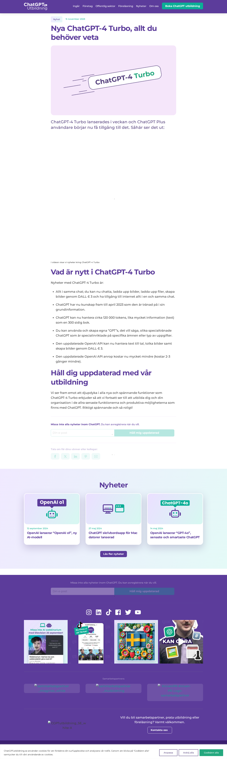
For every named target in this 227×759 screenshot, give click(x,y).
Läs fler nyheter (113, 553)
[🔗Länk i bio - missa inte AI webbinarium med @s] (46, 642)
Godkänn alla (211, 752)
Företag (88, 6)
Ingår (76, 6)
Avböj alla (188, 752)
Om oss (154, 6)
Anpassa (168, 752)
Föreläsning (125, 6)
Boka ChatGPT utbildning (182, 6)
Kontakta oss (159, 730)
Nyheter (141, 6)
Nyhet (56, 19)
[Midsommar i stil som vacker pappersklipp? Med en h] (136, 642)
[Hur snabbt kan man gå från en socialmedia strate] (181, 642)
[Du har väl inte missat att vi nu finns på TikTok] (91, 642)
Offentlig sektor (105, 6)
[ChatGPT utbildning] (35, 8)
